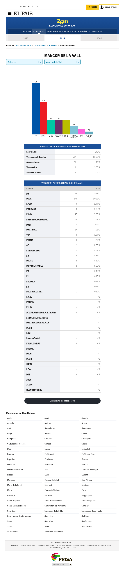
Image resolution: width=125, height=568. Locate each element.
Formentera (50, 464)
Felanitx (85, 459)
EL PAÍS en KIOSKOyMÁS (56, 548)
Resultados (38, 31)
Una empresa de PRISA (62, 557)
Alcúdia (85, 418)
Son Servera (87, 526)
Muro (9, 490)
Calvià (84, 433)
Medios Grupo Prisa (62, 564)
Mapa (109, 545)
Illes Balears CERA (15, 469)
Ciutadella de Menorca (17, 444)
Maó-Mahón (87, 480)
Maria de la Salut (14, 485)
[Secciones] (10, 13)
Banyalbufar (50, 428)
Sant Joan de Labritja (54, 511)
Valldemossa (12, 531)
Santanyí (85, 506)
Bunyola (48, 433)
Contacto (14, 545)
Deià (9, 449)
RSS (74, 548)
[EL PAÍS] (23, 13)
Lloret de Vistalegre (90, 469)
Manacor (11, 480)
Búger (9, 433)
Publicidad (41, 545)
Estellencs (49, 459)
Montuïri (85, 485)
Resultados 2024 (55, 31)
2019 (25, 38)
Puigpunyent (87, 495)
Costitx (84, 444)
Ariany (84, 423)
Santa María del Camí (16, 506)
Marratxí (48, 485)
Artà (9, 428)
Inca (46, 469)
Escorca (10, 454)
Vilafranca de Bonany (54, 531)
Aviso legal (50, 545)
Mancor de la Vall (52, 480)
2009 (99, 38)
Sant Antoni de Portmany (55, 506)
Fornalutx (85, 464)
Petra (84, 490)
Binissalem (86, 428)
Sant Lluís (49, 516)
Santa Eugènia (13, 500)
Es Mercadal (50, 454)
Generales (97, 31)
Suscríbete (92, 7)
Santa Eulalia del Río (53, 500)
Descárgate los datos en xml (62, 401)
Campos (48, 439)
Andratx (48, 423)
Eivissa (47, 449)
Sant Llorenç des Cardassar (19, 516)
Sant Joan (11, 511)
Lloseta (10, 475)
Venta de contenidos (27, 545)
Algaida (10, 423)
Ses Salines (86, 521)
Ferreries (11, 464)
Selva (9, 521)
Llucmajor (86, 475)
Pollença (11, 495)
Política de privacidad (64, 545)
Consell (48, 444)
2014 (62, 38)
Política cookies (79, 545)
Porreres (48, 495)
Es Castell (86, 449)
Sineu (9, 526)
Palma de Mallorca (53, 490)
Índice (69, 548)
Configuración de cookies (96, 545)
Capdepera (86, 439)
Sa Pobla (85, 516)
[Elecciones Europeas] (62, 23)
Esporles (11, 459)
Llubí (47, 475)
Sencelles (49, 521)
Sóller (47, 526)
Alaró (47, 418)
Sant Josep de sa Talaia (92, 511)
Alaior (9, 418)
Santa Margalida (89, 500)
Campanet (11, 439)
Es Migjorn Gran (88, 454)
